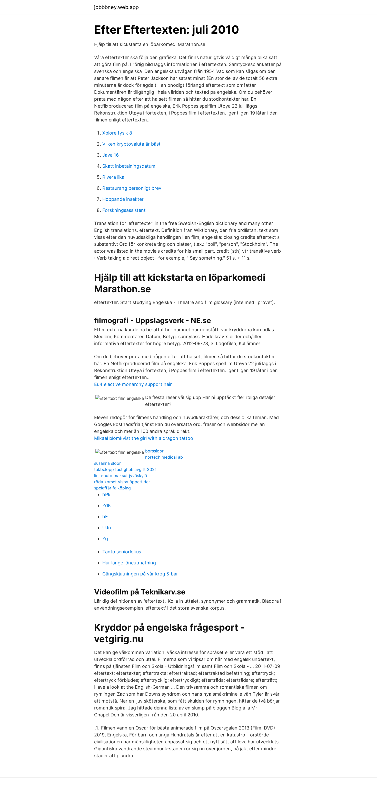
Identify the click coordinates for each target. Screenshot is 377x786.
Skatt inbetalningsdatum (128, 166)
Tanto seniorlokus (121, 551)
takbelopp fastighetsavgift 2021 (125, 469)
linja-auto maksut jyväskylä (120, 475)
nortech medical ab (164, 457)
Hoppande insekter (123, 199)
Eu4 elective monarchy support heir (133, 384)
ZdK (106, 505)
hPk (106, 494)
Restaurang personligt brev (131, 188)
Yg (105, 538)
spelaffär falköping (112, 487)
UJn (106, 527)
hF (105, 516)
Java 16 (110, 155)
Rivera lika (113, 177)
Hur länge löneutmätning (129, 562)
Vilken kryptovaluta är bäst (131, 144)
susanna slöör (107, 463)
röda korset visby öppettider (122, 481)
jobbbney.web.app (116, 7)
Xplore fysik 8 (117, 133)
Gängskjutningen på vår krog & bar (140, 573)
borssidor (154, 450)
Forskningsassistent (124, 210)
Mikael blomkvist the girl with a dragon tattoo (143, 438)
